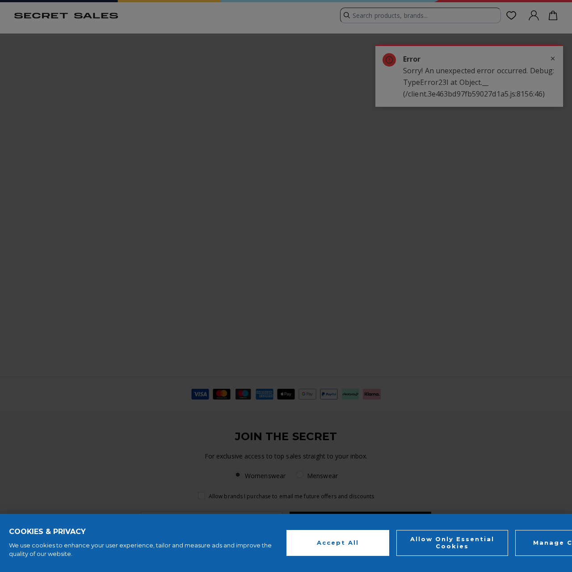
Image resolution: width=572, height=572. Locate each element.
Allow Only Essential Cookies (452, 542)
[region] (286, 543)
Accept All (338, 542)
